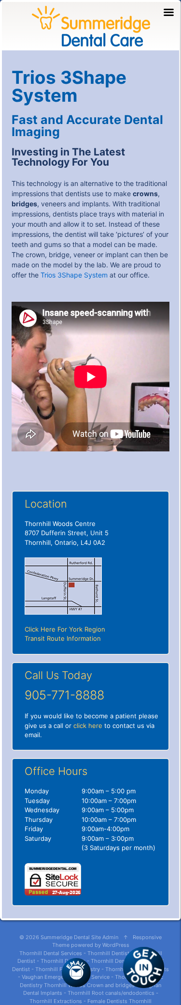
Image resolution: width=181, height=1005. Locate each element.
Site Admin (104, 937)
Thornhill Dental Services (50, 953)
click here (87, 725)
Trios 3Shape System (74, 275)
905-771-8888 (64, 695)
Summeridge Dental (65, 937)
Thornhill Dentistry (110, 953)
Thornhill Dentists (63, 961)
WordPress (115, 945)
